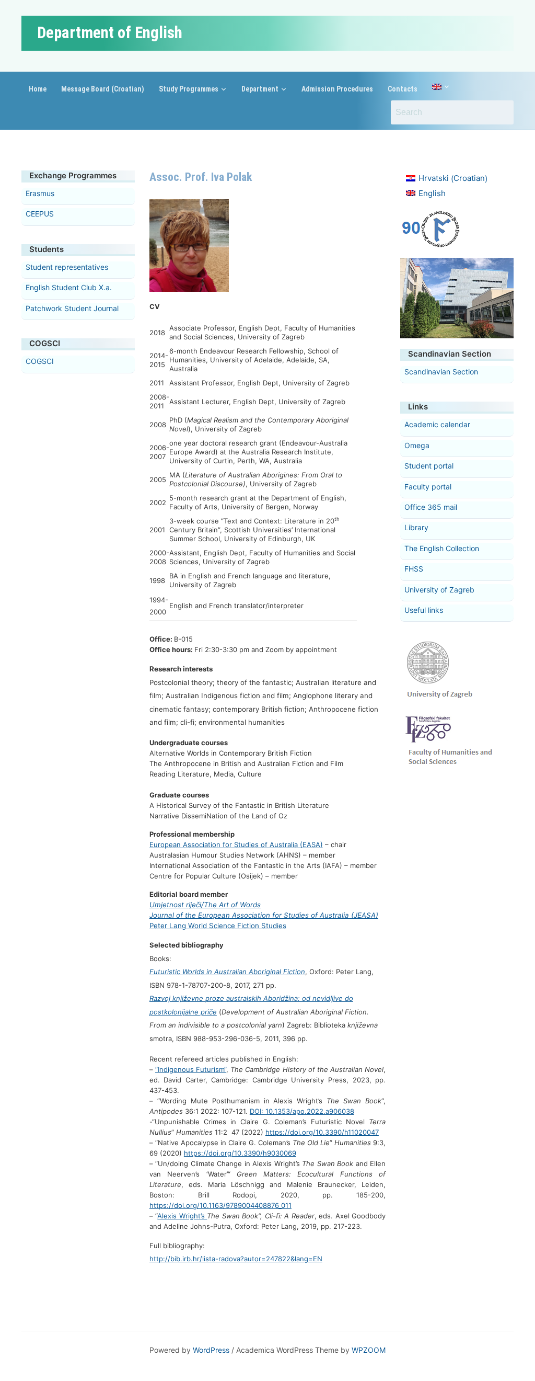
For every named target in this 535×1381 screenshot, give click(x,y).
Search (500, 112)
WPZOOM (369, 1349)
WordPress (211, 1349)
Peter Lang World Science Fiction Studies (217, 925)
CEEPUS (40, 213)
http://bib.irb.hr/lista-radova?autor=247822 (219, 1258)
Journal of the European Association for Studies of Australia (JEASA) (263, 915)
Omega (416, 445)
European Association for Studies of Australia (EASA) (236, 844)
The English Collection (441, 548)
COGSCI (40, 361)
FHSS (413, 568)
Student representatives (67, 266)
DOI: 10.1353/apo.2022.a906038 (302, 1111)
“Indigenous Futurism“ (190, 1069)
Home (37, 89)
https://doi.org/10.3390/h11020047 (322, 1132)
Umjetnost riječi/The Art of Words (205, 904)
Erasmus (40, 193)
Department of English (109, 33)
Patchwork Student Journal (72, 308)
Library (416, 527)
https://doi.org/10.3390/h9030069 (240, 1153)
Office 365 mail (430, 507)
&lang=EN (306, 1258)
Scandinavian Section (441, 371)
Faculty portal (427, 486)
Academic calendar (437, 424)
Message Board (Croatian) (102, 89)
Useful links (423, 610)
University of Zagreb (439, 589)
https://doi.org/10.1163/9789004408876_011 (220, 1205)
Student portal (428, 465)
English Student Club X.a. (69, 287)
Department (259, 89)
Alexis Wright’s (182, 1216)
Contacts (402, 89)
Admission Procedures (337, 89)
